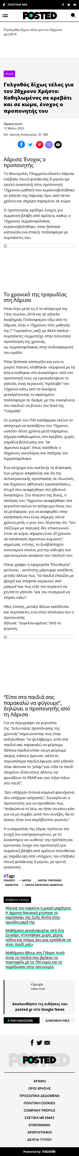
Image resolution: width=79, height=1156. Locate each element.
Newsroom (13, 123)
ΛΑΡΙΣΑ (26, 880)
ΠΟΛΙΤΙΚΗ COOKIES (39, 1103)
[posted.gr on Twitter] (69, 4)
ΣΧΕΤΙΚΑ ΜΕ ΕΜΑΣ (39, 1118)
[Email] (74, 4)
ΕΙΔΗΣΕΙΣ (9, 880)
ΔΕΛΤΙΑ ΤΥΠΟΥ (39, 1140)
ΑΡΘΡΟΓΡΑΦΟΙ (39, 1132)
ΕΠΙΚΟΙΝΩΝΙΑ (39, 1125)
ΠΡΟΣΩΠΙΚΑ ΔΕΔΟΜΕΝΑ (39, 1096)
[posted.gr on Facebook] (63, 4)
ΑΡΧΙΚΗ (39, 1081)
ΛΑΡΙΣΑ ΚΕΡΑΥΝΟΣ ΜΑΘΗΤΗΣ (44, 885)
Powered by (32, 1151)
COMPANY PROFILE (39, 1110)
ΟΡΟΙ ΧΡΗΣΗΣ (39, 1088)
